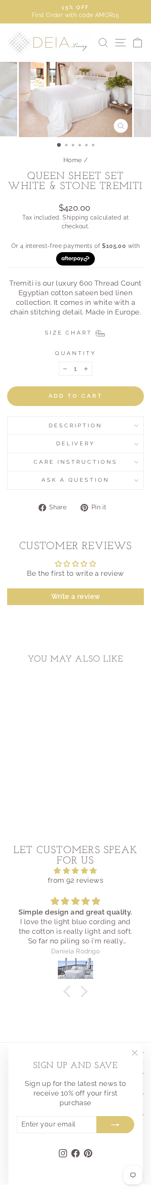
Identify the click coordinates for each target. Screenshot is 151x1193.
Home (72, 160)
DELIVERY (75, 443)
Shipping (75, 217)
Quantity (75, 353)
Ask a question (76, 480)
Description (75, 425)
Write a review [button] (75, 596)
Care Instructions (75, 462)
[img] (75, 871)
